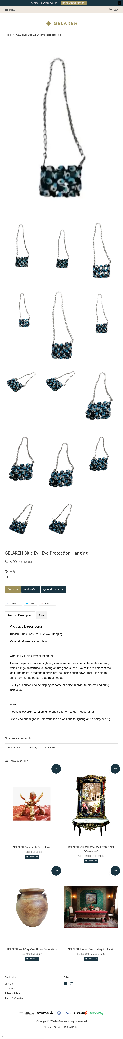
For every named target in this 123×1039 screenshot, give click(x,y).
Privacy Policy (12, 993)
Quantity (10, 571)
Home (8, 35)
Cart (115, 9)
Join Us (9, 983)
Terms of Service (53, 1027)
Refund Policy (71, 1027)
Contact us (10, 988)
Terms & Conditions (15, 998)
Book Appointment (73, 2)
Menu (11, 9)
